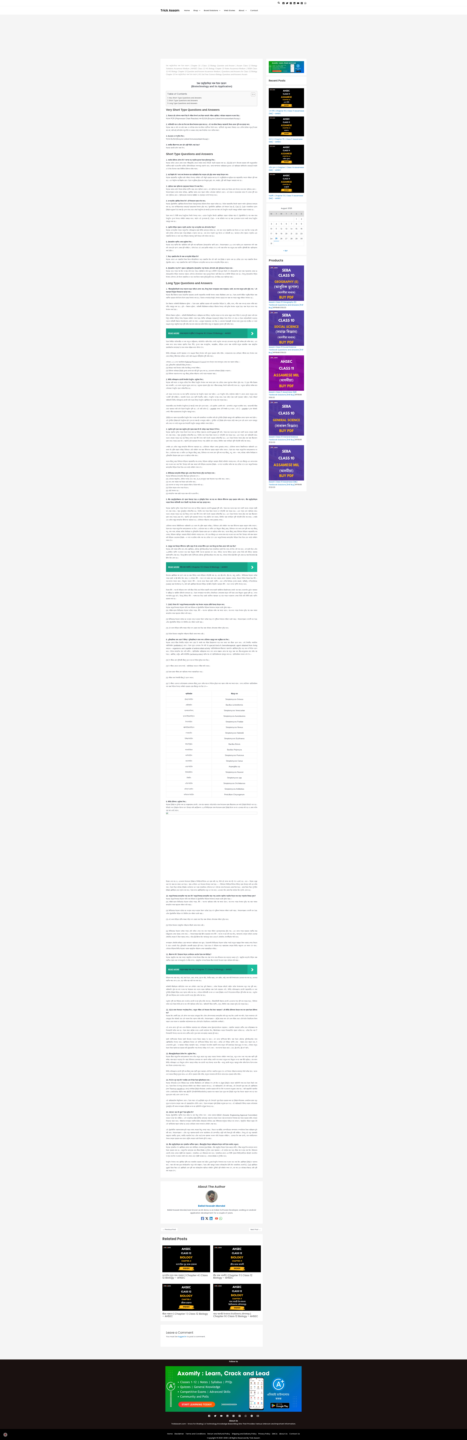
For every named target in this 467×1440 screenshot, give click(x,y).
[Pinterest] (302, 3)
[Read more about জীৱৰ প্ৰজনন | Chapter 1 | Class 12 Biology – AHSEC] (186, 1297)
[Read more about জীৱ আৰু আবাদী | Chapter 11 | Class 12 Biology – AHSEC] (237, 1258)
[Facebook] (283, 3)
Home (170, 1433)
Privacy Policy (264, 1433)
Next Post (256, 1229)
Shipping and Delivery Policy (244, 1433)
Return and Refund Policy (218, 1433)
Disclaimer (179, 1433)
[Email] (258, 1416)
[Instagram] (291, 3)
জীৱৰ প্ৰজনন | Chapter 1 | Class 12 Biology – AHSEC (185, 1315)
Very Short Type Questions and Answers (185, 98)
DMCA (274, 1433)
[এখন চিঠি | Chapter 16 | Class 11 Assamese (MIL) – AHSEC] (286, 98)
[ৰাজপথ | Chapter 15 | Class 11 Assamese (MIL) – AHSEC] (286, 126)
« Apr (285, 250)
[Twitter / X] (206, 1218)
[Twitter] (287, 3)
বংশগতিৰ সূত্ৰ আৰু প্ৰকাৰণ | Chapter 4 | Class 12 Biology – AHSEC (185, 1276)
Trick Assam (170, 10)
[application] (199, 10)
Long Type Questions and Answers (183, 103)
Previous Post (169, 1229)
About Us (283, 1433)
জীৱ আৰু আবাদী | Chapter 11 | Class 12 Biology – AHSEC (232, 1276)
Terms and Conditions (196, 1433)
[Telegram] (251, 1416)
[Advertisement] (233, 33)
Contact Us (294, 1433)
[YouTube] (298, 3)
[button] (279, 3)
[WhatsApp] (305, 3)
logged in (182, 1336)
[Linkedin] (294, 3)
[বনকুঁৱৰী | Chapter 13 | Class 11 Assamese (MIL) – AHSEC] (286, 183)
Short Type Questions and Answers (183, 100)
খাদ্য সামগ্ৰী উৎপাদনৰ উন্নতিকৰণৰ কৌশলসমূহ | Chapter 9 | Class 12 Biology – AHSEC (235, 1315)
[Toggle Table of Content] (252, 94)
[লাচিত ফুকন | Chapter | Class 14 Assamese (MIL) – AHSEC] (286, 155)
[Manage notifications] (5, 1435)
